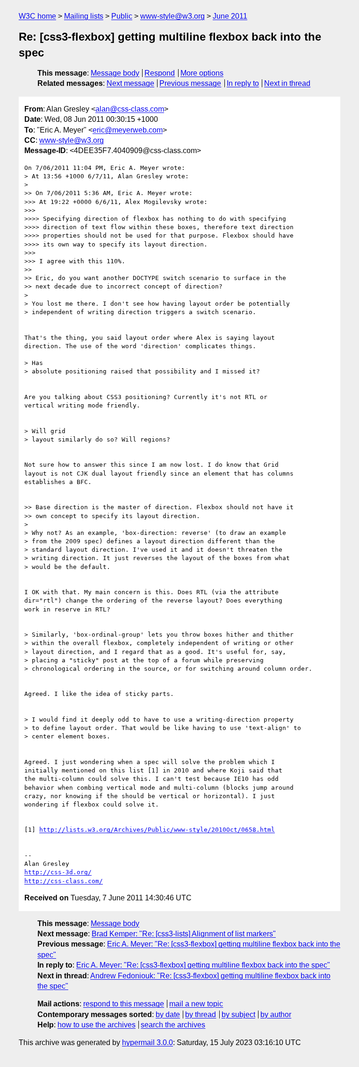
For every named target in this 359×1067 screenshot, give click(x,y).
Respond (159, 73)
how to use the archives (96, 1025)
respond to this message (123, 1004)
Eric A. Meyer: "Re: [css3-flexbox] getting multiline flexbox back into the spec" (203, 965)
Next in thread (287, 83)
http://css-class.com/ (63, 880)
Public (121, 16)
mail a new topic (196, 1004)
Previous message (190, 83)
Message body (115, 73)
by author (275, 1014)
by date (168, 1014)
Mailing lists (83, 16)
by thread (200, 1014)
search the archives (173, 1025)
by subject (238, 1014)
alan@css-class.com (129, 109)
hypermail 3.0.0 (147, 1042)
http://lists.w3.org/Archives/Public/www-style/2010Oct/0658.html (157, 829)
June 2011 (230, 16)
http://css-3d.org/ (58, 872)
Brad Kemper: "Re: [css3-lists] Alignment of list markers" (184, 934)
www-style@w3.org (172, 16)
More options (201, 73)
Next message (130, 83)
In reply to (243, 83)
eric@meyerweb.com (128, 130)
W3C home (37, 16)
